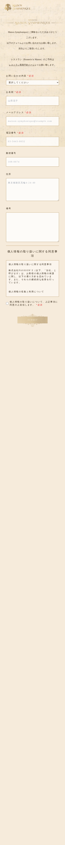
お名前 (13, 92)
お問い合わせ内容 (20, 76)
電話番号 (15, 133)
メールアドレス (18, 112)
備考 (8, 208)
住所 (8, 174)
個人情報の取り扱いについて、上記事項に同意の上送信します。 (34, 303)
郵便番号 (11, 153)
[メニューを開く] (58, 5)
